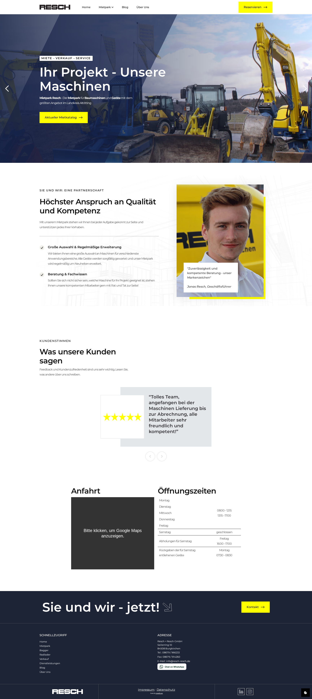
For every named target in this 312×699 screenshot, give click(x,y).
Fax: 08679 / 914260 (168, 656)
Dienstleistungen (50, 663)
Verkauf (44, 659)
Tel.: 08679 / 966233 (168, 652)
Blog (42, 667)
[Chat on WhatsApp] (171, 666)
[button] (105, 7)
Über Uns (45, 672)
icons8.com (159, 693)
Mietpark (45, 646)
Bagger (44, 650)
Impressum (146, 689)
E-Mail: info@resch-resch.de (173, 661)
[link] (55, 7)
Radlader (45, 654)
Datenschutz (166, 689)
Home (43, 641)
